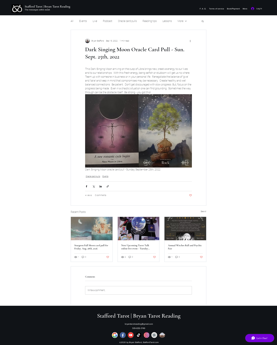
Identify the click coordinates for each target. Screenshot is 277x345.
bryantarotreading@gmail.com (139, 324)
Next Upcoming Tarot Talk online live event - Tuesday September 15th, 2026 (135, 247)
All (72, 21)
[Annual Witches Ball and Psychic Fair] (185, 228)
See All (203, 211)
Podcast (107, 21)
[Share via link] (107, 186)
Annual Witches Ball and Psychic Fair (185, 247)
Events (83, 21)
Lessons (167, 21)
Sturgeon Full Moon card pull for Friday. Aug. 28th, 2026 (91, 247)
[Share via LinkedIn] (100, 186)
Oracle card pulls (127, 21)
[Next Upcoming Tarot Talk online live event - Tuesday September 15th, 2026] (138, 228)
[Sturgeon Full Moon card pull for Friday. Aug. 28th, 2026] (92, 228)
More (180, 21)
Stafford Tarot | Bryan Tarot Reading (47, 6)
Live (95, 21)
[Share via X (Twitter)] (93, 186)
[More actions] (190, 41)
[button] (202, 21)
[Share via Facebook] (86, 186)
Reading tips (150, 21)
